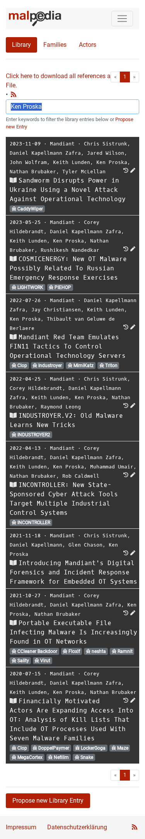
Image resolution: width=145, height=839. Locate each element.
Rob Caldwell (80, 476)
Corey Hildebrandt (36, 388)
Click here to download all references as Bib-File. (66, 80)
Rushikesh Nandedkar (70, 250)
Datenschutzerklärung (77, 827)
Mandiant (62, 143)
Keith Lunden (71, 162)
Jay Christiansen (56, 309)
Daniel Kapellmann (36, 545)
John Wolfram (28, 162)
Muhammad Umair (111, 466)
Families (55, 44)
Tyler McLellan (84, 171)
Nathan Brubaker (33, 171)
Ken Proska (111, 162)
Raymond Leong (61, 406)
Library (21, 44)
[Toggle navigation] (122, 18)
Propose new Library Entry (48, 800)
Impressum (21, 827)
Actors (87, 44)
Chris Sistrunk (105, 143)
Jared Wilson (105, 153)
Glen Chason (85, 545)
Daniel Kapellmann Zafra (45, 153)
